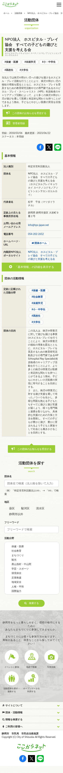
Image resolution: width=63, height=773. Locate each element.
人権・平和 (18, 587)
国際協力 (16, 591)
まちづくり (18, 555)
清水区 (40, 508)
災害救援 (16, 578)
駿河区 (25, 508)
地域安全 (16, 582)
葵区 (12, 508)
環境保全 (16, 573)
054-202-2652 (36, 234)
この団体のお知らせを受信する (28, 113)
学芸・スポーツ (20, 569)
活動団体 (18, 13)
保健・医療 (18, 546)
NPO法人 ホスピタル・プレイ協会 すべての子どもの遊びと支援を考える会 (43, 255)
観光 (14, 560)
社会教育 (16, 551)
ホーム (6, 13)
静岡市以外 (16, 514)
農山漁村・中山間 (21, 564)
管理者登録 (17, 123)
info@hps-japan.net (38, 225)
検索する (33, 603)
